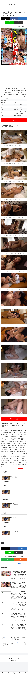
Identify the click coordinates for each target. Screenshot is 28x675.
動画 (3, 542)
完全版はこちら (14, 120)
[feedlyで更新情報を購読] (7, 559)
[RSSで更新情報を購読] (20, 559)
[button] (18, 22)
